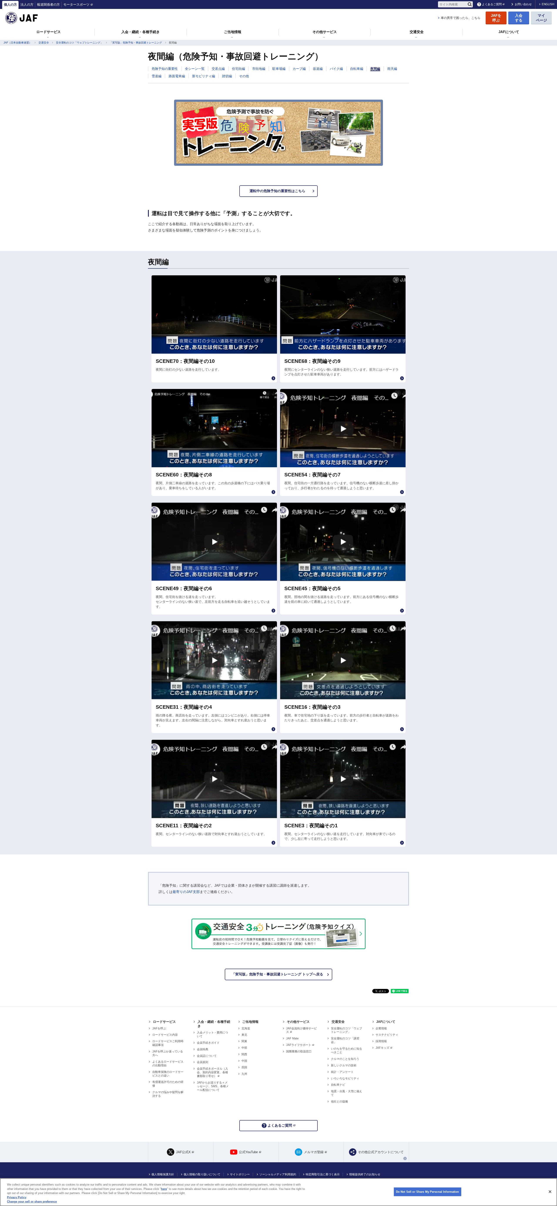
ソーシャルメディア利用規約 (277, 1174)
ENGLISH (548, 4)
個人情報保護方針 (162, 1174)
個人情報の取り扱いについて (202, 1174)
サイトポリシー (240, 1174)
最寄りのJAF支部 (186, 892)
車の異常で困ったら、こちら (460, 18)
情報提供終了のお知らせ (364, 1174)
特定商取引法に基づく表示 (323, 1174)
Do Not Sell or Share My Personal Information (427, 1191)
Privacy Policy (16, 1197)
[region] (278, 1192)
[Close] (550, 1191)
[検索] (470, 4)
